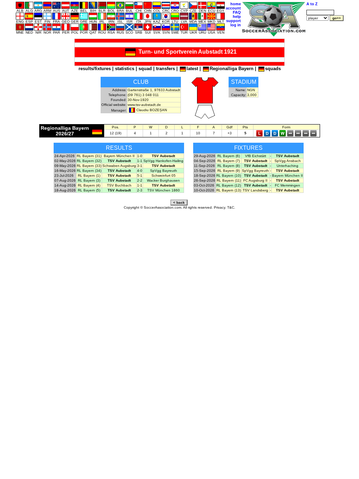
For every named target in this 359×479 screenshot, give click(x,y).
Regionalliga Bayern (231, 68)
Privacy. (220, 207)
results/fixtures (95, 68)
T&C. (231, 207)
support (233, 21)
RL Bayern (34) (89, 171)
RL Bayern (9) (228, 171)
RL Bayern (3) (89, 180)
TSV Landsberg (255, 190)
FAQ (237, 12)
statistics (124, 68)
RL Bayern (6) (228, 156)
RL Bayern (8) (228, 166)
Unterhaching (287, 166)
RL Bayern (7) (228, 161)
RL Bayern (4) (89, 185)
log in (235, 25)
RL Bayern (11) (229, 180)
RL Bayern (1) (89, 175)
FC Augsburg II (255, 180)
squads (273, 68)
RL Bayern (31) (89, 156)
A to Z (312, 4)
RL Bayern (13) (228, 190)
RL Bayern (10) (228, 175)
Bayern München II (119, 156)
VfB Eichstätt (255, 156)
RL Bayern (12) (228, 185)
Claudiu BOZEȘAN (151, 110)
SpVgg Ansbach (288, 161)
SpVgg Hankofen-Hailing (163, 161)
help (237, 16)
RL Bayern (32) (89, 161)
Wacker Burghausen (163, 180)
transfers (165, 68)
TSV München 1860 (163, 190)
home (235, 4)
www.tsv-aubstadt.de (144, 105)
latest (192, 68)
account (233, 8)
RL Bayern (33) (89, 166)
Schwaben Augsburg (119, 166)
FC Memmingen (287, 185)
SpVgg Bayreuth (163, 171)
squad (145, 68)
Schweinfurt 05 (163, 175)
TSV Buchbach (119, 185)
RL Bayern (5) (89, 190)
